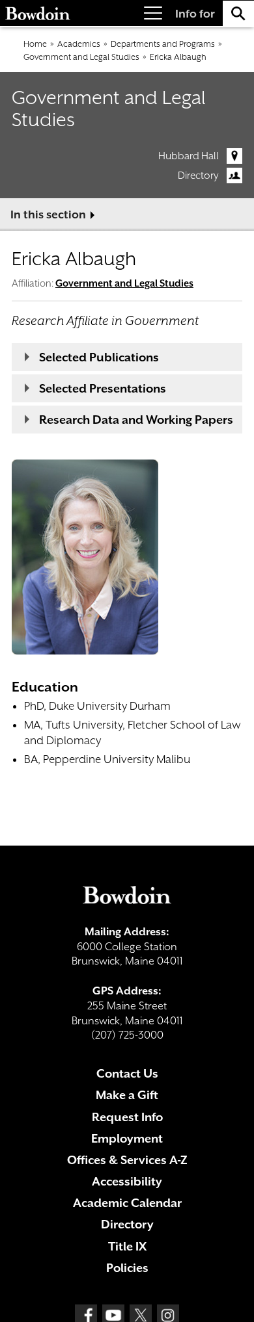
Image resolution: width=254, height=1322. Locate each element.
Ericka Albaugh (178, 57)
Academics (78, 44)
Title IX (127, 1246)
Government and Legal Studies (81, 57)
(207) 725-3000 (127, 1035)
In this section (48, 214)
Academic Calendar (127, 1203)
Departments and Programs (163, 44)
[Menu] (153, 13)
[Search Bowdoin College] (238, 13)
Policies (127, 1268)
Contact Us (127, 1073)
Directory (198, 175)
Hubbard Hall (188, 156)
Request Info (127, 1117)
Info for (195, 13)
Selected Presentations (102, 388)
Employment (127, 1138)
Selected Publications (99, 357)
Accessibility (127, 1181)
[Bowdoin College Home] (38, 13)
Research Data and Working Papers (136, 419)
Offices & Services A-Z (127, 1160)
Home (35, 44)
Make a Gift (127, 1095)
